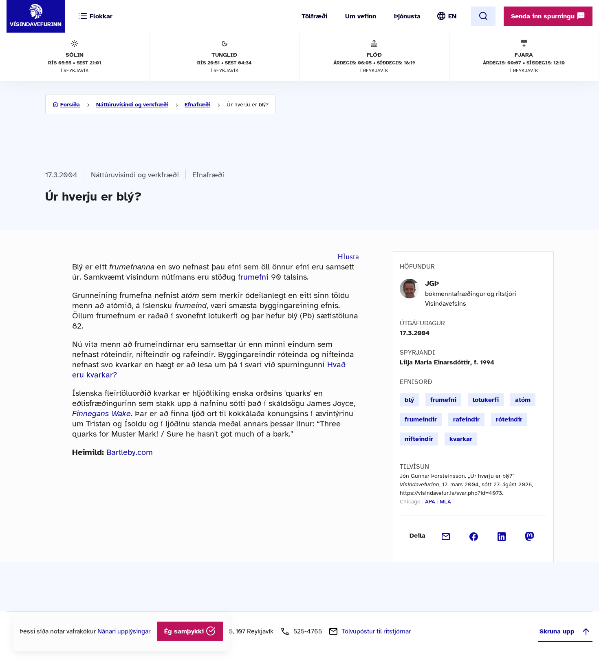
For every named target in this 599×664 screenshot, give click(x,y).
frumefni (253, 277)
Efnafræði (197, 104)
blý (409, 400)
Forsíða (70, 104)
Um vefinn (360, 16)
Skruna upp (557, 631)
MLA (445, 501)
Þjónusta (407, 16)
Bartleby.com (129, 452)
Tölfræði (314, 16)
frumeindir (421, 419)
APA (430, 501)
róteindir (509, 419)
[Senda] (446, 535)
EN (452, 16)
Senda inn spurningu (544, 16)
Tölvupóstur (376, 631)
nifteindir (419, 439)
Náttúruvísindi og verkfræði (132, 104)
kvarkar (460, 439)
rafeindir (466, 419)
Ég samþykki (185, 631)
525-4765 (307, 631)
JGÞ (432, 283)
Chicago (410, 501)
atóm (523, 400)
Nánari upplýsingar (123, 631)
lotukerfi (486, 400)
